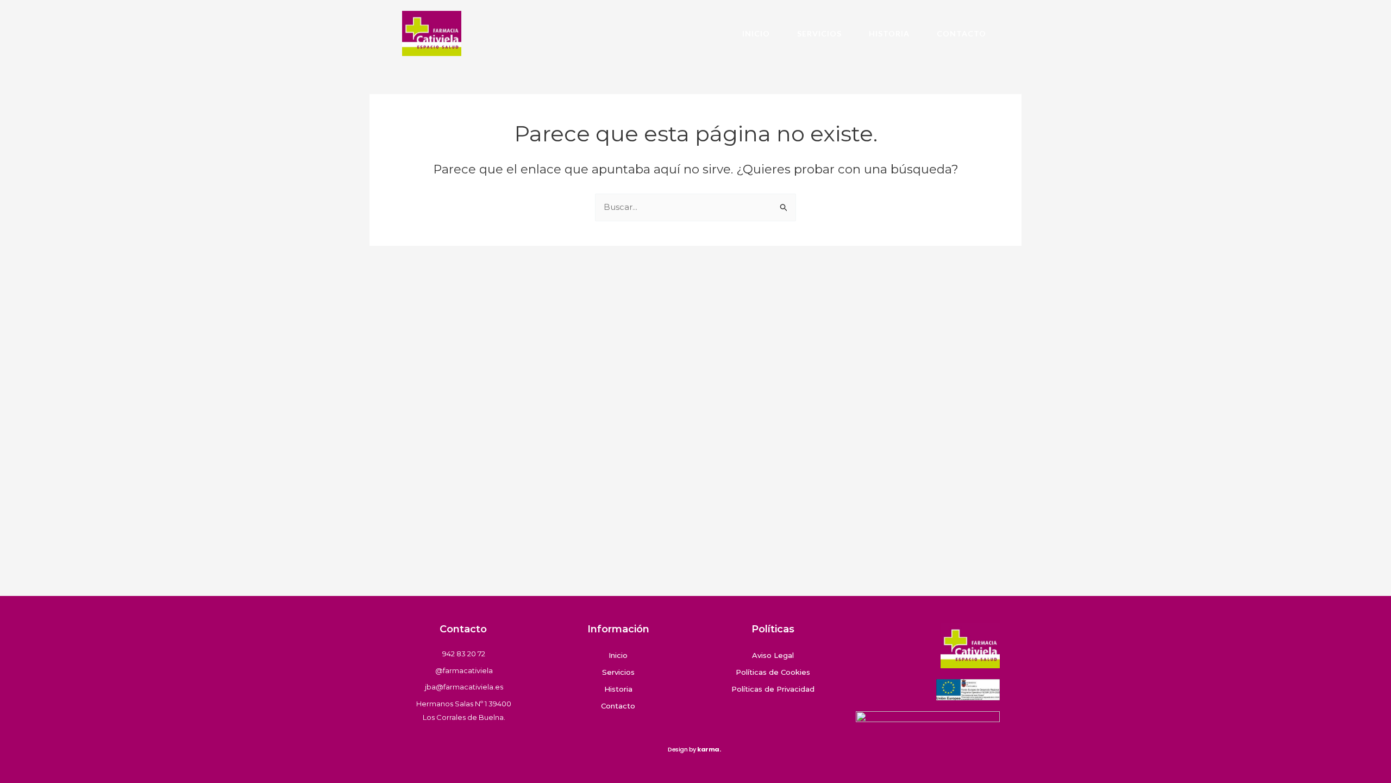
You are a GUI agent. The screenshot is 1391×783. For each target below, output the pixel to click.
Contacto (961, 33)
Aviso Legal (773, 655)
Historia (889, 33)
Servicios (819, 33)
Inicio (756, 33)
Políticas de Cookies (773, 672)
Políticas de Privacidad (772, 689)
